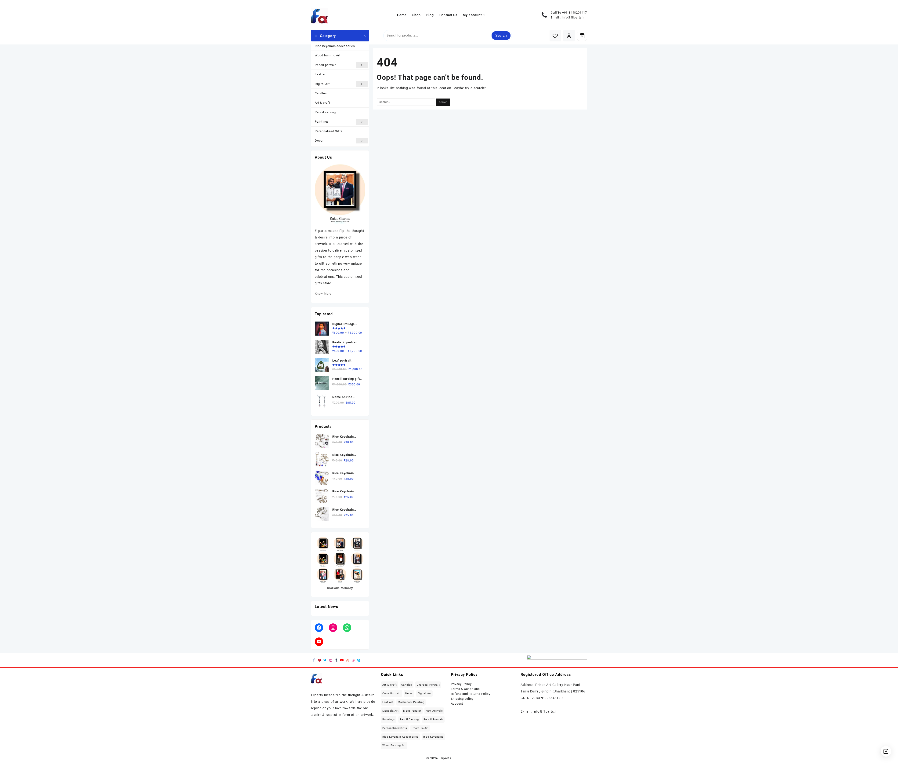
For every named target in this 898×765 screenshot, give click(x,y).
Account (457, 703)
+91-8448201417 (574, 12)
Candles (321, 93)
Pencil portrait (325, 65)
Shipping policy (462, 698)
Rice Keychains (433, 736)
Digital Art (322, 84)
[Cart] (582, 36)
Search (501, 35)
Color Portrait (391, 693)
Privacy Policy (461, 684)
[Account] (569, 35)
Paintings (322, 121)
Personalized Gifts (328, 131)
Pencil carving (325, 112)
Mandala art (390, 710)
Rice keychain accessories (335, 46)
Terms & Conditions (465, 689)
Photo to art (420, 728)
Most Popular (412, 710)
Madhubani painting (411, 702)
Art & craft (322, 102)
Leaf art (320, 74)
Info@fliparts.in (573, 17)
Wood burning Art (327, 55)
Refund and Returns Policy (470, 693)
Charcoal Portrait (428, 684)
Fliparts (445, 758)
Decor (319, 140)
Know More (323, 293)
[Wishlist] (555, 35)
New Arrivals (434, 710)
